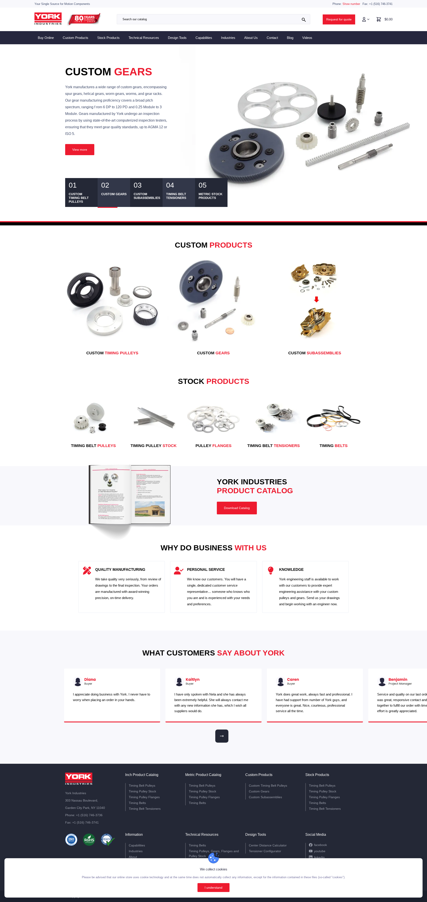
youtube (319, 851)
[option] (213, 121)
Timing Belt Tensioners (145, 808)
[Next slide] (221, 736)
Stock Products (108, 38)
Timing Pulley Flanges (144, 797)
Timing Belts (137, 803)
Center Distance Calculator (268, 845)
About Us (251, 38)
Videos (307, 38)
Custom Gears (259, 791)
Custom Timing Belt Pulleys (268, 785)
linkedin (319, 857)
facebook (320, 845)
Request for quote (339, 19)
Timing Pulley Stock (142, 791)
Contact (272, 38)
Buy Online (46, 38)
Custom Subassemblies (265, 797)
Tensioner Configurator (265, 851)
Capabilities (203, 38)
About (133, 857)
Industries (228, 38)
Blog (290, 38)
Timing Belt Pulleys (142, 785)
